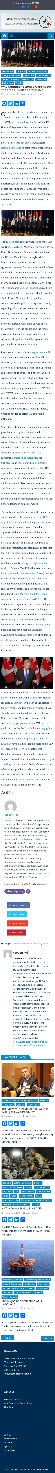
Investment (29, 75)
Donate (8, 1442)
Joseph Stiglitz (30, 738)
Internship (9, 1450)
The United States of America (15, 1204)
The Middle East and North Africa (36, 1200)
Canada (21, 71)
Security (20, 1105)
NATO (38, 1196)
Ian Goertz (7, 1191)
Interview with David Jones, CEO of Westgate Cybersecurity (25, 1110)
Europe (28, 1187)
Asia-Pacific (7, 71)
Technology (7, 83)
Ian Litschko (29, 1284)
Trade (19, 83)
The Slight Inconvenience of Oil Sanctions (22, 1302)
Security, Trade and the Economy (17, 79)
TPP (39, 943)
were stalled (18, 122)
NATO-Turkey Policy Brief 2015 (22, 1208)
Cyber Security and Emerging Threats (19, 1100)
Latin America (43, 75)
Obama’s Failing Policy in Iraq (9, 1337)
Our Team (9, 1407)
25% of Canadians (30, 287)
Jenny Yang (8, 1105)
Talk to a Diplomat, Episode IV (48, 1338)
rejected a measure (11, 147)
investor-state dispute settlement (18, 573)
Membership (10, 1438)
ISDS (35, 943)
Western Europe (9, 1297)
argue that (37, 352)
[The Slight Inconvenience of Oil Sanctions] (28, 1258)
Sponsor (8, 1446)
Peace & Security (10, 1200)
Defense (44, 1100)
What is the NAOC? (14, 1399)
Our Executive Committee (18, 1403)
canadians (26, 943)
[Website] (28, 891)
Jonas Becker (43, 1191)
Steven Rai (41, 79)
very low (18, 702)
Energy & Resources (11, 75)
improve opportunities (26, 457)
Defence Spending (22, 1183)
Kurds (5, 1196)
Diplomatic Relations (38, 71)
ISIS (16, 1191)
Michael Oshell (26, 1196)
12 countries (12, 241)
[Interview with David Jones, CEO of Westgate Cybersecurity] (28, 1080)
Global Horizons (42, 1187)
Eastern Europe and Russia (37, 1279)
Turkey (36, 1204)
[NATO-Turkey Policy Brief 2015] (28, 1163)
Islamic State (28, 1191)
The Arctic (7, 1292)
